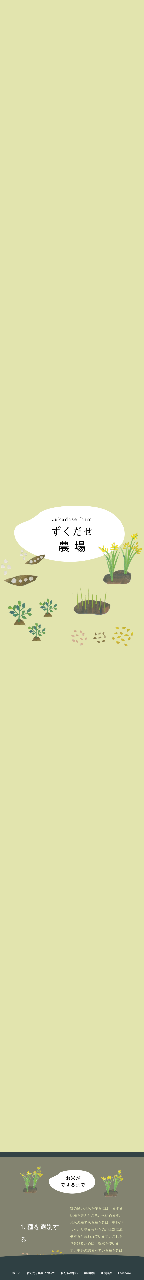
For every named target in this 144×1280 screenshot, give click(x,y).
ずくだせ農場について (41, 1273)
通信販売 (106, 1273)
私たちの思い (69, 1273)
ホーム (16, 1273)
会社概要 (89, 1273)
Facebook (124, 1273)
